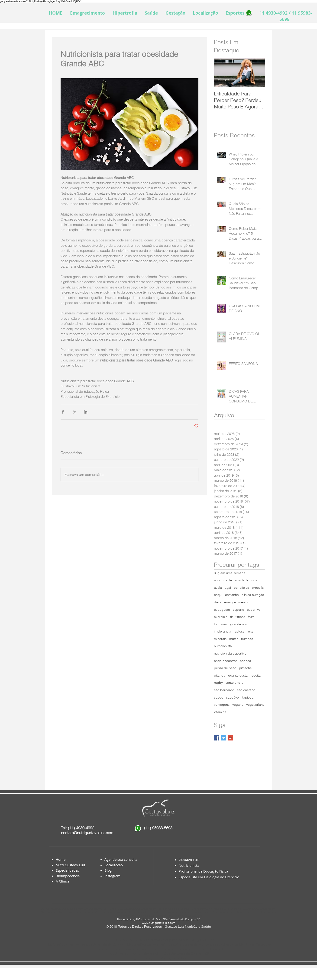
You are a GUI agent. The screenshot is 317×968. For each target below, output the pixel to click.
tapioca (247, 697)
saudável (232, 697)
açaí (228, 587)
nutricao (247, 639)
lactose (239, 631)
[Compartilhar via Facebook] (63, 412)
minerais (220, 639)
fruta (251, 617)
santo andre (234, 682)
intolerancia (222, 631)
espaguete (222, 609)
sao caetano (246, 690)
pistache (245, 668)
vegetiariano (255, 704)
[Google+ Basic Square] (230, 737)
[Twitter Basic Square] (223, 737)
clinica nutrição (253, 595)
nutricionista (223, 646)
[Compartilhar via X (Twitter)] (74, 412)
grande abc (239, 624)
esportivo (254, 609)
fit (231, 617)
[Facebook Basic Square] (216, 737)
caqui (218, 595)
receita (255, 675)
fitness (240, 617)
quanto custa (238, 675)
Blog (108, 870)
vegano (237, 704)
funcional (220, 624)
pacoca (245, 661)
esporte (238, 609)
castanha (232, 595)
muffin (233, 639)
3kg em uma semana (229, 573)
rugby (218, 682)
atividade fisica (246, 580)
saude (218, 697)
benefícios (241, 587)
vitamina (220, 712)
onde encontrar (225, 661)
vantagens (222, 704)
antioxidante (223, 580)
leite (250, 631)
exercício (220, 617)
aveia (218, 587)
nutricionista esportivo (230, 653)
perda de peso (225, 668)
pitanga (219, 675)
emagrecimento (236, 602)
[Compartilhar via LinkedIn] (85, 412)
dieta (217, 602)
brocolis (258, 587)
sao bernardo (224, 690)
